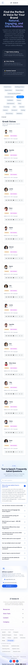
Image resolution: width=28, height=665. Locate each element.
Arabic (3, 637)
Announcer (14, 110)
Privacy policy (16, 656)
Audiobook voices (15, 645)
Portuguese (15, 632)
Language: (3, 117)
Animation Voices (9, 97)
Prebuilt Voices (7, 87)
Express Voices (8, 90)
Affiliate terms (14, 658)
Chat (14, 106)
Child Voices (20, 97)
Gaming (23, 110)
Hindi (9, 632)
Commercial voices (6, 651)
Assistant (5, 110)
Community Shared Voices (14, 93)
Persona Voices (19, 90)
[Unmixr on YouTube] (14, 661)
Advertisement (10, 103)
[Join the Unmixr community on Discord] (23, 664)
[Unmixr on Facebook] (11, 661)
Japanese (16, 637)
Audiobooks (10, 100)
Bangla (3, 640)
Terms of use (23, 656)
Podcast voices (5, 645)
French (15, 635)
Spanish (4, 632)
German (21, 635)
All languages (11, 640)
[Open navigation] (2, 2)
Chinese (9, 637)
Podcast (19, 100)
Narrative (22, 106)
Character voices (16, 651)
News (19, 103)
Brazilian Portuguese (6, 635)
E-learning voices (6, 648)
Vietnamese (22, 637)
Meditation (19, 113)
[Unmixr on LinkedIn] (17, 661)
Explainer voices (15, 648)
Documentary (9, 113)
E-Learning (6, 106)
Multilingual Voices (19, 87)
